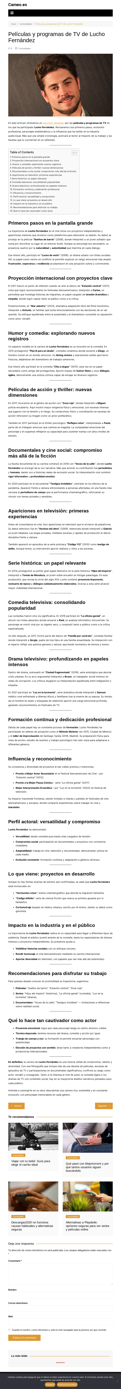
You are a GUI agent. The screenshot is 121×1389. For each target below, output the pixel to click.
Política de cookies (67, 1384)
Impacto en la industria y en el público (32, 203)
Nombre (12, 1289)
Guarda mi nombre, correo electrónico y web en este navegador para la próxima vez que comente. (59, 1330)
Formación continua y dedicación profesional (36, 189)
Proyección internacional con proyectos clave (35, 160)
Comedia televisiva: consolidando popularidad (36, 182)
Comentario (15, 1261)
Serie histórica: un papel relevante (29, 178)
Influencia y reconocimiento (27, 193)
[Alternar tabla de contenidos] (73, 152)
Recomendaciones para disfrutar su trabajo (35, 207)
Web (10, 1316)
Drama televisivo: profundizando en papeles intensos (39, 185)
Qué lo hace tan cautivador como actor (33, 211)
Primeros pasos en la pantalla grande (31, 157)
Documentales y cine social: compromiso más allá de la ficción (44, 171)
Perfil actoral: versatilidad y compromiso (34, 196)
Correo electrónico (18, 1303)
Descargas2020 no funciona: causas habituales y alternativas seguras (32, 1226)
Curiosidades (24, 48)
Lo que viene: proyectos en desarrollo (32, 200)
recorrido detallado (53, 122)
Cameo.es (17, 4)
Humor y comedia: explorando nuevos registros (36, 164)
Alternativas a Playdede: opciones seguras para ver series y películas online (87, 1226)
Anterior (18, 1106)
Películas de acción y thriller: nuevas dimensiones (37, 167)
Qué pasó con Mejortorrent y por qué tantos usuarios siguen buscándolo (87, 1167)
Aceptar (50, 1384)
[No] (117, 1381)
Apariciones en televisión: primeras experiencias (37, 175)
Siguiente (102, 1106)
